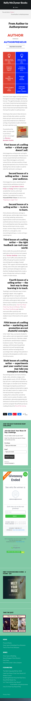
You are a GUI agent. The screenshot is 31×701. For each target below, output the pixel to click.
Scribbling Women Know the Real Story (14, 678)
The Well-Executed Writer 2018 (12, 671)
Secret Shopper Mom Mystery (11, 658)
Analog (11, 189)
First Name (7, 443)
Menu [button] (16, 7)
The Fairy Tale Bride (11, 255)
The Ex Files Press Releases (11, 647)
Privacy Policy (6, 694)
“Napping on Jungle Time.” (10, 200)
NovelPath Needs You (9, 680)
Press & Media (7, 643)
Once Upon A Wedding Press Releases (14, 645)
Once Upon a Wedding (9, 656)
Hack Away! (9, 457)
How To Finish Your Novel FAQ (12, 686)
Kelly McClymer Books (15, 2)
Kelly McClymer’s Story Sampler (12, 662)
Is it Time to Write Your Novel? (12, 682)
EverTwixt (6, 660)
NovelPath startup (20, 406)
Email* (6, 449)
